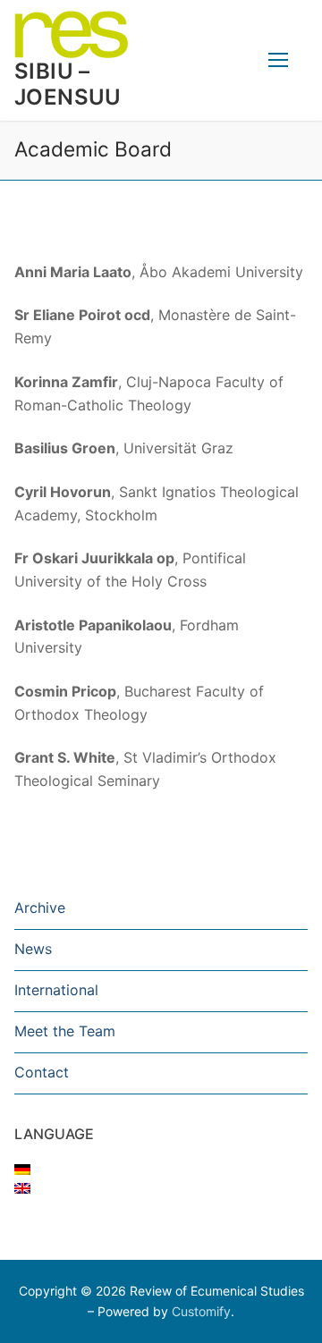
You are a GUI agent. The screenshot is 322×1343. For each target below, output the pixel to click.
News (33, 949)
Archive (39, 907)
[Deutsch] (22, 1169)
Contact (41, 1072)
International (56, 990)
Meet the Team (64, 1031)
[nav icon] (278, 61)
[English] (22, 1188)
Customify (201, 1311)
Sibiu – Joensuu (68, 84)
